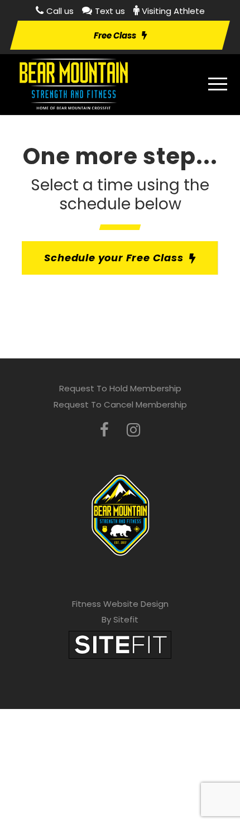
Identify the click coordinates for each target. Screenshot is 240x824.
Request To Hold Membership (120, 388)
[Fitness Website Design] (120, 644)
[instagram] (133, 430)
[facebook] (104, 430)
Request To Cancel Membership (120, 404)
